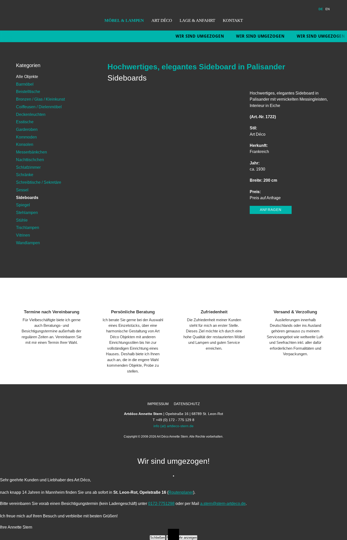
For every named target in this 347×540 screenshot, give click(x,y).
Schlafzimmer (28, 167)
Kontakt (233, 20)
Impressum (158, 404)
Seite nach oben (173, 534)
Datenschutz (187, 404)
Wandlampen (28, 242)
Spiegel (23, 205)
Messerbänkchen (31, 152)
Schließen (157, 537)
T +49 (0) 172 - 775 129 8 (173, 420)
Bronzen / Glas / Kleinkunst (40, 99)
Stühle (22, 220)
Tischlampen (27, 227)
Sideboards (27, 197)
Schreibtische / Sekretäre (38, 182)
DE (321, 9)
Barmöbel (25, 84)
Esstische (25, 121)
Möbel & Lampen (124, 20)
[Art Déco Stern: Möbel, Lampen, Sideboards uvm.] (38, 15)
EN (327, 9)
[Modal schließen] (173, 475)
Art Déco (161, 20)
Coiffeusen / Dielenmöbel (39, 106)
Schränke (24, 174)
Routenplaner (180, 492)
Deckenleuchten (30, 114)
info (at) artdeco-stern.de (173, 426)
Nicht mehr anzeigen (182, 537)
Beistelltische (28, 91)
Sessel (22, 190)
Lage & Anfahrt (197, 20)
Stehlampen (27, 212)
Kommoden (26, 137)
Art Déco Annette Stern (172, 436)
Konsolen (24, 144)
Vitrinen (23, 235)
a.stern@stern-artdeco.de (223, 503)
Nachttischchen (30, 159)
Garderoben (27, 129)
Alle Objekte (27, 76)
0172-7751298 (161, 503)
